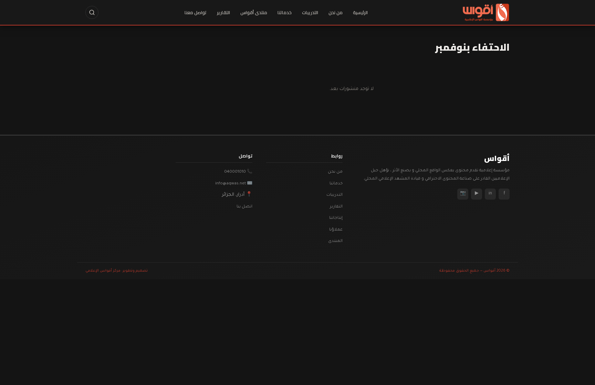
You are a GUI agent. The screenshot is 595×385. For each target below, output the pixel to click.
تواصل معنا (196, 12)
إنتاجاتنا (336, 218)
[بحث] (91, 12)
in (490, 193)
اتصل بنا (244, 207)
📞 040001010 (238, 172)
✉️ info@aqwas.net (233, 184)
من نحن (335, 12)
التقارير (223, 12)
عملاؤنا (336, 230)
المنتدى (335, 241)
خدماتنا (285, 12)
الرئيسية (360, 12)
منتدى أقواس (253, 12)
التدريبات (310, 12)
